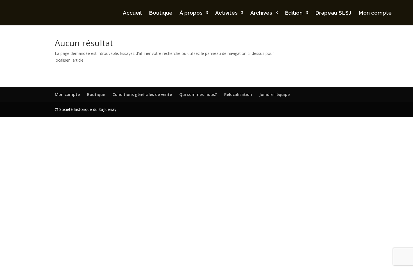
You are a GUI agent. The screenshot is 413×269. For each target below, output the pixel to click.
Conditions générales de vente (142, 94)
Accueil (132, 13)
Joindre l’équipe (274, 94)
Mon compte (375, 13)
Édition (294, 13)
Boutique (161, 13)
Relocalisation (238, 94)
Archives (261, 13)
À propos (191, 13)
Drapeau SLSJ (333, 13)
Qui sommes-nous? (198, 94)
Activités (226, 13)
